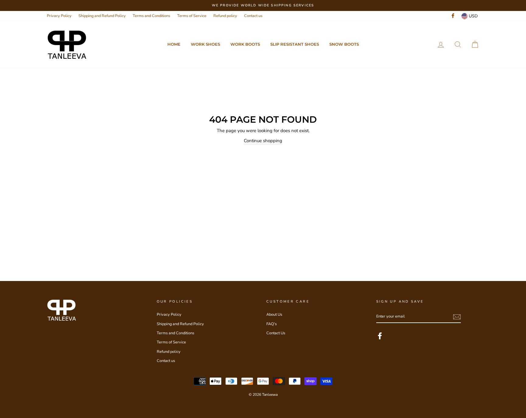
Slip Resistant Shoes (294, 44)
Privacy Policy (59, 16)
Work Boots (245, 44)
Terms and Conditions (151, 16)
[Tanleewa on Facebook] (380, 335)
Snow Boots (344, 44)
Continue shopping (263, 141)
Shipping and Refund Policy (102, 16)
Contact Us (275, 333)
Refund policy (225, 16)
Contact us (253, 16)
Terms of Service (191, 16)
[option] (263, 5)
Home (174, 44)
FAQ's (271, 324)
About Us (274, 314)
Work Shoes (205, 44)
